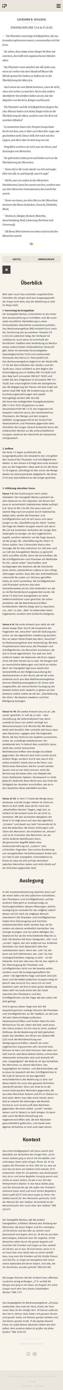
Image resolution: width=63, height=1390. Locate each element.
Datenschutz (26, 1386)
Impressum (38, 1386)
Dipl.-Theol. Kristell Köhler (31, 1344)
